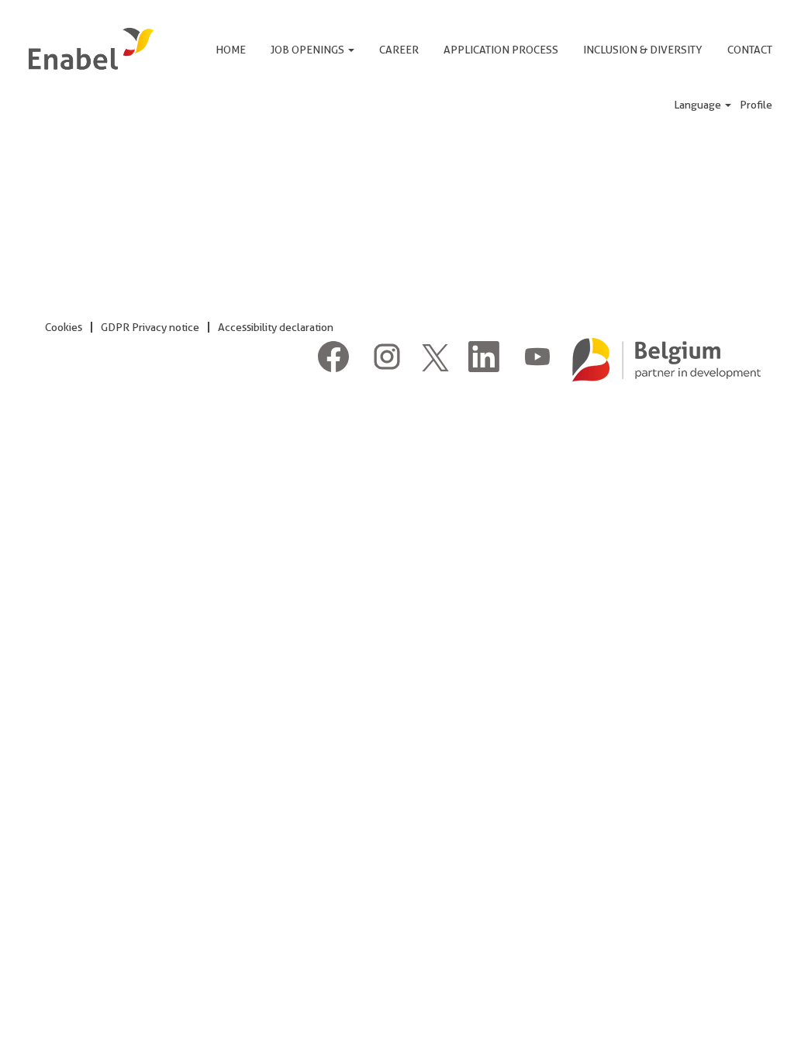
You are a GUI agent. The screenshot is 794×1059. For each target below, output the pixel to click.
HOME (231, 49)
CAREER (399, 49)
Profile (756, 104)
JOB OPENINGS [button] (309, 49)
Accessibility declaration (275, 327)
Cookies (63, 327)
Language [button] (698, 104)
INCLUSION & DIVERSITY (643, 49)
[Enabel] (89, 48)
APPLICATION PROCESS (501, 49)
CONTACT (749, 49)
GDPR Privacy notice (150, 327)
